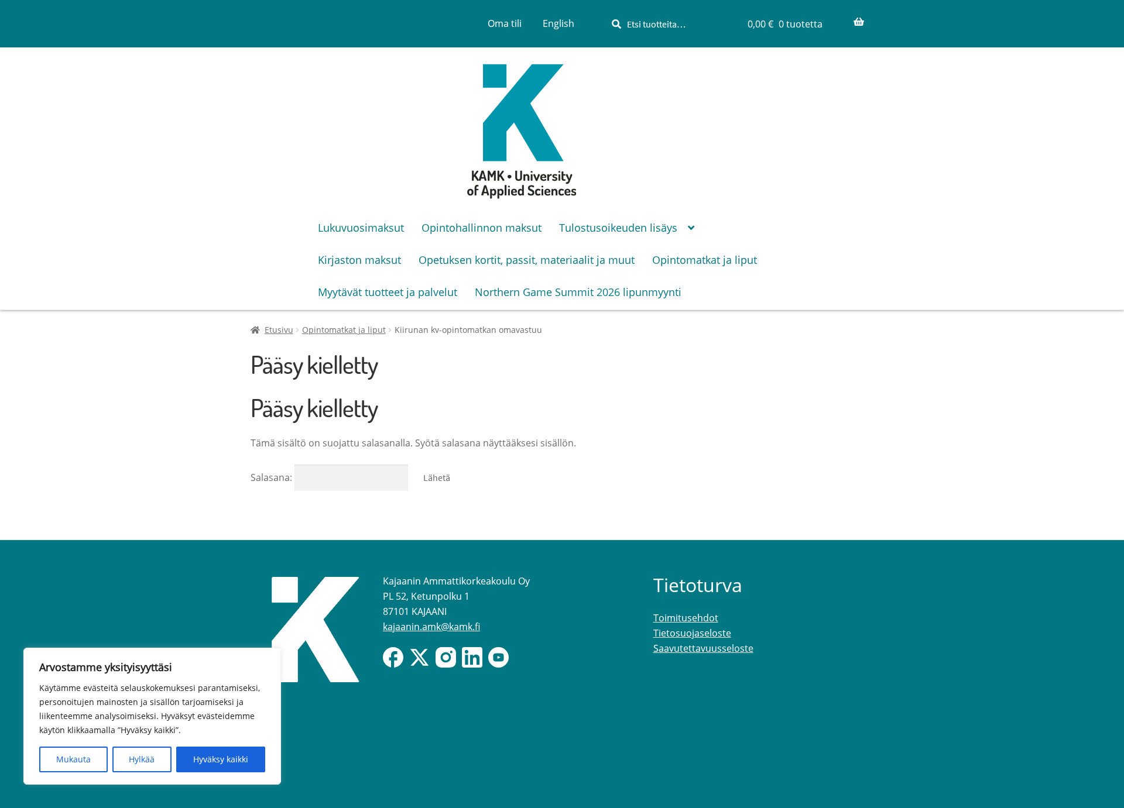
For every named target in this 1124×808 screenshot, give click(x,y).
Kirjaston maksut (359, 260)
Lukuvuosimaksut (361, 228)
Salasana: (272, 477)
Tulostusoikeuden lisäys (618, 228)
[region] (152, 716)
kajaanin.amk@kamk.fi (431, 626)
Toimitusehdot (685, 617)
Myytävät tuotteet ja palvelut (387, 292)
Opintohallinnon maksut (482, 228)
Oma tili (505, 23)
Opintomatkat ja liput (704, 260)
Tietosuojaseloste (692, 633)
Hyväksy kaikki (220, 759)
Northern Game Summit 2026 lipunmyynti (578, 292)
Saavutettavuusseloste (703, 648)
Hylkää (142, 759)
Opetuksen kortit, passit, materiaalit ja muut (527, 260)
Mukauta (73, 759)
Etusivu (279, 329)
